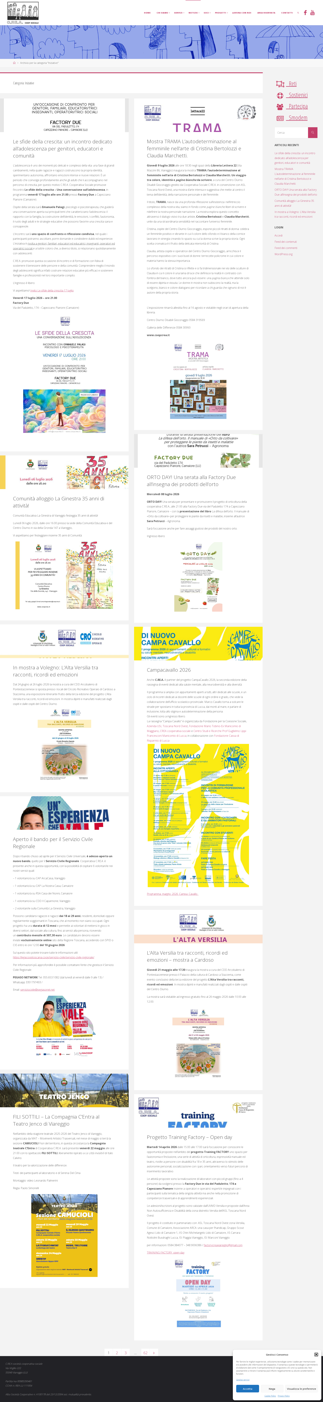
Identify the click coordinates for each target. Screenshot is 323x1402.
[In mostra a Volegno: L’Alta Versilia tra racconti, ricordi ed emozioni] (64, 641)
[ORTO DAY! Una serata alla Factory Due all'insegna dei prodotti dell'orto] (198, 451)
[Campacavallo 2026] (198, 643)
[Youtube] (312, 13)
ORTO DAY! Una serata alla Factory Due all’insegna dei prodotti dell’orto (191, 481)
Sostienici (297, 94)
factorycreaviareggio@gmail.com (223, 1245)
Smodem (297, 117)
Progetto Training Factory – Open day (189, 1137)
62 (145, 1352)
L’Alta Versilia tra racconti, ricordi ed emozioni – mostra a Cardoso (187, 956)
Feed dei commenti (286, 248)
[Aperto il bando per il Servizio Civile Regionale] (64, 813)
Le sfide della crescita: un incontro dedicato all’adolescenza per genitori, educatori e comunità (62, 148)
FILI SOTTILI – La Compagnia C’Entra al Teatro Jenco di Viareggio (56, 1120)
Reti (291, 83)
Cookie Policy (270, 1395)
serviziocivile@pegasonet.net (37, 989)
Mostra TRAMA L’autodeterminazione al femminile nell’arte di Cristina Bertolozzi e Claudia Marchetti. (194, 148)
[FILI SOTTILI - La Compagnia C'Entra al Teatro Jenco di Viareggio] (64, 1090)
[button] (316, 1354)
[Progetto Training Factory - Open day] (198, 1111)
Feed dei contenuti (286, 242)
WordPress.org (284, 254)
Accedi (278, 235)
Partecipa (297, 106)
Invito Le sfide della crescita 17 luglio (52, 290)
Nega (272, 1388)
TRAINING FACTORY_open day (165, 1252)
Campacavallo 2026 (169, 669)
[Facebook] (305, 13)
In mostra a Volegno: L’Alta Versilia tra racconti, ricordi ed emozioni (55, 671)
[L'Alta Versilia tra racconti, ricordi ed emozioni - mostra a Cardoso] (198, 927)
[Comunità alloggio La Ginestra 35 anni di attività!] (64, 472)
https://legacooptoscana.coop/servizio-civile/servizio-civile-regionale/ (53, 957)
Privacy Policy (284, 1395)
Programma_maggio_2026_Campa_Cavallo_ (173, 894)
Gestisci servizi (242, 1379)
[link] (298, 12)
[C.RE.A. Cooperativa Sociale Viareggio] (23, 12)
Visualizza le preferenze (301, 1388)
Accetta (247, 1388)
